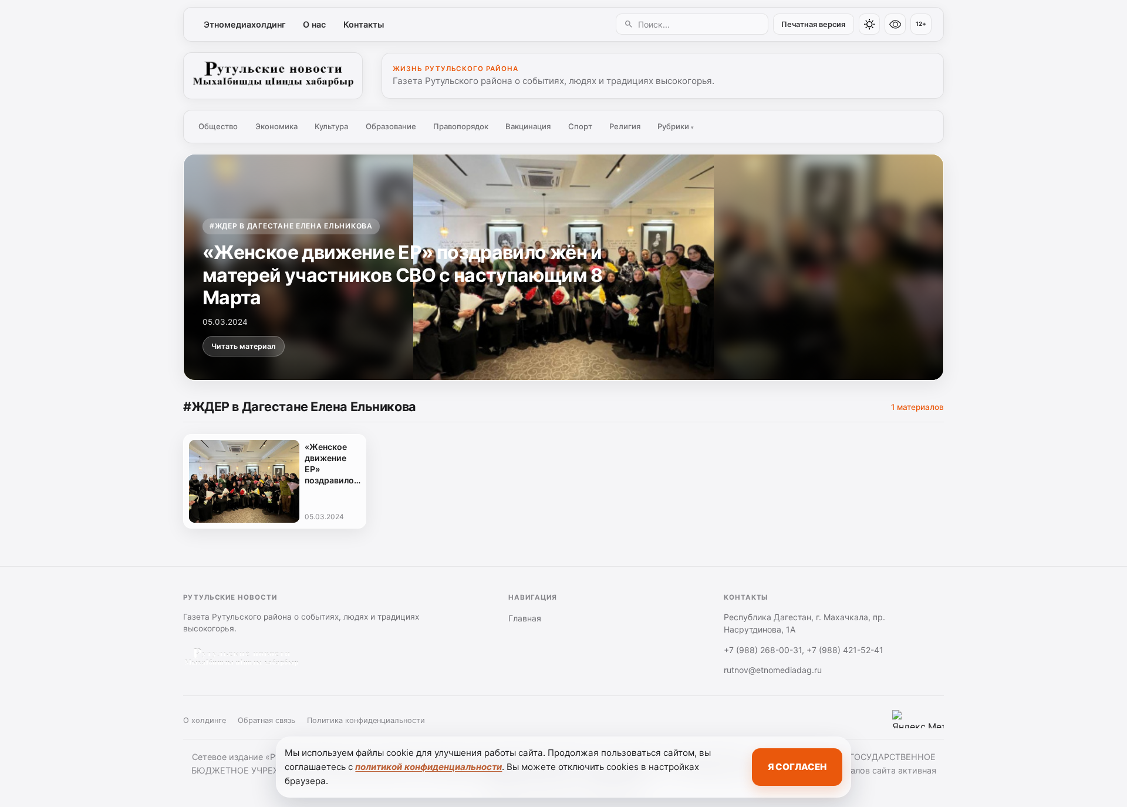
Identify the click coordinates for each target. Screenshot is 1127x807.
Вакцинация (528, 126)
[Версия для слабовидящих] (895, 24)
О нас (314, 24)
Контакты (363, 24)
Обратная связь (266, 720)
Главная (524, 618)
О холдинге (204, 720)
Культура (331, 126)
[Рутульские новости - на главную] (273, 75)
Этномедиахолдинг (245, 24)
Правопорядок (460, 126)
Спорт (580, 126)
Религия (624, 126)
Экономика (276, 126)
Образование (391, 126)
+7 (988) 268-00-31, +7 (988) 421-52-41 (803, 650)
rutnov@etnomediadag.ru (773, 670)
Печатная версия (813, 24)
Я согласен (797, 766)
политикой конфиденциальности (428, 766)
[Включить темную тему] (869, 24)
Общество (218, 126)
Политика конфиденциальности (366, 720)
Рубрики (675, 126)
